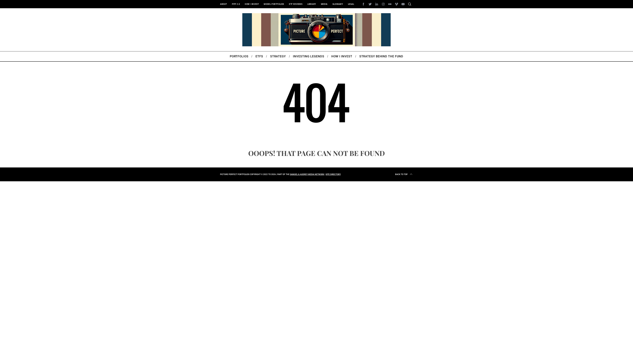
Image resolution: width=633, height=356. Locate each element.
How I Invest (252, 4)
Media (324, 4)
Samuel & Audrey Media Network (307, 174)
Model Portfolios (274, 4)
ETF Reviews (295, 4)
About (223, 4)
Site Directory (333, 174)
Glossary (337, 4)
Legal (351, 4)
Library (311, 4)
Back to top (401, 174)
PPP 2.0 (236, 4)
